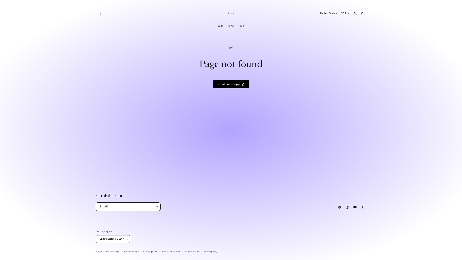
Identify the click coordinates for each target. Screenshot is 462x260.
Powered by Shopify (130, 252)
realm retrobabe (111, 252)
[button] (100, 13)
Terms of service (192, 251)
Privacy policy (150, 251)
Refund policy (210, 251)
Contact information (170, 251)
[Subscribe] (156, 206)
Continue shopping (231, 84)
